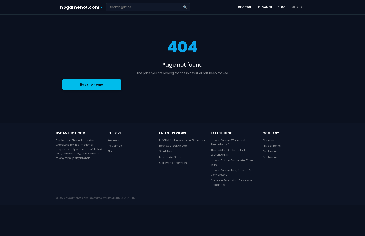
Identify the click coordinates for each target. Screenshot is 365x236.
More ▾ (296, 7)
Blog (282, 7)
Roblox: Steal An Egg (173, 146)
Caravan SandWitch (173, 163)
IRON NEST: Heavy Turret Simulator (182, 140)
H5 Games (264, 7)
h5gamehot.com (80, 7)
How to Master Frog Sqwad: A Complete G (231, 172)
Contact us (270, 157)
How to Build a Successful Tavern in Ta (233, 162)
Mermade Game (170, 157)
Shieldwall (166, 151)
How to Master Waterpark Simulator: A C (228, 142)
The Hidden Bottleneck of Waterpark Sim (228, 152)
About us (269, 140)
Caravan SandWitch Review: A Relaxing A (231, 182)
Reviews (244, 7)
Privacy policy (272, 146)
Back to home (91, 84)
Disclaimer (270, 151)
